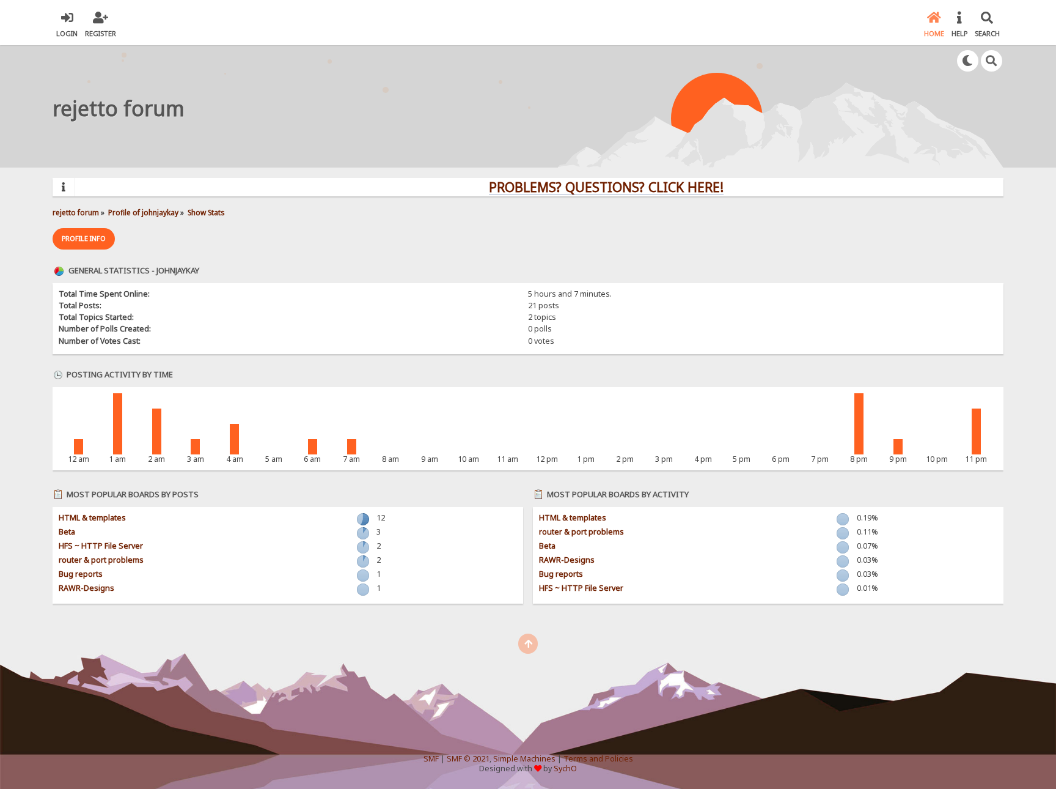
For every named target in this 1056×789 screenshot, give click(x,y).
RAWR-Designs (86, 588)
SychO (565, 768)
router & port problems (101, 560)
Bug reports (81, 574)
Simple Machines (524, 759)
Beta (67, 532)
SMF (431, 759)
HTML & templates (92, 518)
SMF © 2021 (468, 759)
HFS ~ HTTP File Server (101, 546)
